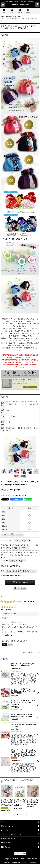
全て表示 (30, 653)
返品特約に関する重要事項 (12, 575)
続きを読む (7, 635)
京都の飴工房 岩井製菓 (20, 4)
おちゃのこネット (17, 862)
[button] (3, 4)
